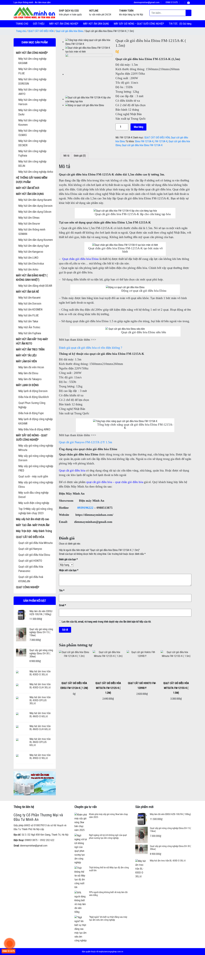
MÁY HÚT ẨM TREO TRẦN (30, 349)
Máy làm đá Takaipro (29, 379)
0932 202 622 (47, 840)
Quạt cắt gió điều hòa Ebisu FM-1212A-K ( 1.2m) (74, 685)
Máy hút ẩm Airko (28, 269)
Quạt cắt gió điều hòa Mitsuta (35, 543)
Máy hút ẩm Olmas (29, 217)
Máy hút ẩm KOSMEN (30, 309)
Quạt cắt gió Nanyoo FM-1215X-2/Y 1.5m (85, 442)
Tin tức (173, 23)
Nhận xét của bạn (68, 570)
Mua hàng (138, 126)
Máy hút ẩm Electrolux (31, 263)
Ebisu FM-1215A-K (144, 141)
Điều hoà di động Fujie (31, 413)
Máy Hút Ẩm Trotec (29, 327)
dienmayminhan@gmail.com (146, 2)
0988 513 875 (171, 2)
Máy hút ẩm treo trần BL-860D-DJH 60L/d (40, 728)
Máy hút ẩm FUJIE (28, 315)
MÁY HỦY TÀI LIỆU (26, 355)
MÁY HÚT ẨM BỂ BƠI (27, 188)
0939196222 (85, 507)
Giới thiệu (38, 23)
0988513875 (31, 840)
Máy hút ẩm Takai (28, 321)
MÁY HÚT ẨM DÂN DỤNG (96, 23)
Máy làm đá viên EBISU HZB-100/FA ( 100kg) (40, 613)
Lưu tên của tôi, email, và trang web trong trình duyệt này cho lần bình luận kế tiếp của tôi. (106, 621)
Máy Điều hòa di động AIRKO (34, 429)
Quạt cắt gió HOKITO (30, 560)
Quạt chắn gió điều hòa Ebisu (80, 259)
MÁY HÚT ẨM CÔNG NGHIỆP (63, 23)
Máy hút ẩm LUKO (28, 257)
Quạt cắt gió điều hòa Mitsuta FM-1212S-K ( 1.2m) (108, 688)
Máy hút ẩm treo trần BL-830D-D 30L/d (40, 673)
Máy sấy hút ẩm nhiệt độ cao (32, 519)
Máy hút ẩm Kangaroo (30, 251)
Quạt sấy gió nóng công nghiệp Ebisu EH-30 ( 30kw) (41, 653)
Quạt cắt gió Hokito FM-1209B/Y (142, 685)
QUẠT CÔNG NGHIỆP (27, 587)
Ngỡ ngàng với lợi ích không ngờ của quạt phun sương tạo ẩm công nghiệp (108, 836)
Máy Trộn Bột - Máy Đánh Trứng (34, 531)
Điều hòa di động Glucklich (33, 397)
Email (62, 605)
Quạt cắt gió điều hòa (72, 470)
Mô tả (66, 155)
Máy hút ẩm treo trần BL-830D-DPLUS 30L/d (40, 700)
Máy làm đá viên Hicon (31, 367)
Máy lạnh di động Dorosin (33, 391)
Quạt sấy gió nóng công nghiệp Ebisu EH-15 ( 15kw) (41, 632)
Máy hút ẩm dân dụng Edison (34, 211)
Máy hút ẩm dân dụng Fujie (33, 245)
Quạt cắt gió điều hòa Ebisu (69, 31)
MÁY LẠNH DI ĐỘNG (27, 385)
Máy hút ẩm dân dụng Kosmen (35, 239)
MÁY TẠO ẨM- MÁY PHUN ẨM (32, 525)
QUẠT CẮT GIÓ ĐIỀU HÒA (41, 31)
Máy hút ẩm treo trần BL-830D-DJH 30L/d (40, 686)
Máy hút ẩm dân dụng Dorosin (35, 205)
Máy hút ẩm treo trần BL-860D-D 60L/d (40, 715)
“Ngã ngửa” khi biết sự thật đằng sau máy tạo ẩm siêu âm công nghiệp (108, 918)
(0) (181, 23)
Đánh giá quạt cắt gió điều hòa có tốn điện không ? (90, 347)
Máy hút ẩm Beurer (29, 223)
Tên (61, 590)
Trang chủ (22, 23)
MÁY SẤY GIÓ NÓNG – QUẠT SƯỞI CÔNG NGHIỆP (139, 23)
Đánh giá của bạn (68, 559)
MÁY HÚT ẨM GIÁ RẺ (27, 291)
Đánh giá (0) (80, 155)
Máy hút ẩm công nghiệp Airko (35, 171)
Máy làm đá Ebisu (28, 373)
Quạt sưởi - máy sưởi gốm (33, 476)
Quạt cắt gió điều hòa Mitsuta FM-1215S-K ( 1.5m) (176, 688)
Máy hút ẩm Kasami (29, 297)
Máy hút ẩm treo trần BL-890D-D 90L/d (40, 757)
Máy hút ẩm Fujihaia (29, 333)
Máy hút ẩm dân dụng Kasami (35, 199)
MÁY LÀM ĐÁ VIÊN (26, 361)
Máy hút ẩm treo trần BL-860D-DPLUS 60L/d (40, 742)
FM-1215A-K (161, 141)
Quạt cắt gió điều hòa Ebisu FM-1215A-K (142, 145)
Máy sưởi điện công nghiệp (33, 503)
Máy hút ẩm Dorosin (29, 303)
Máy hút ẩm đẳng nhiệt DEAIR (35, 285)
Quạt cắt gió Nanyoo (30, 548)
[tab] (66, 155)
